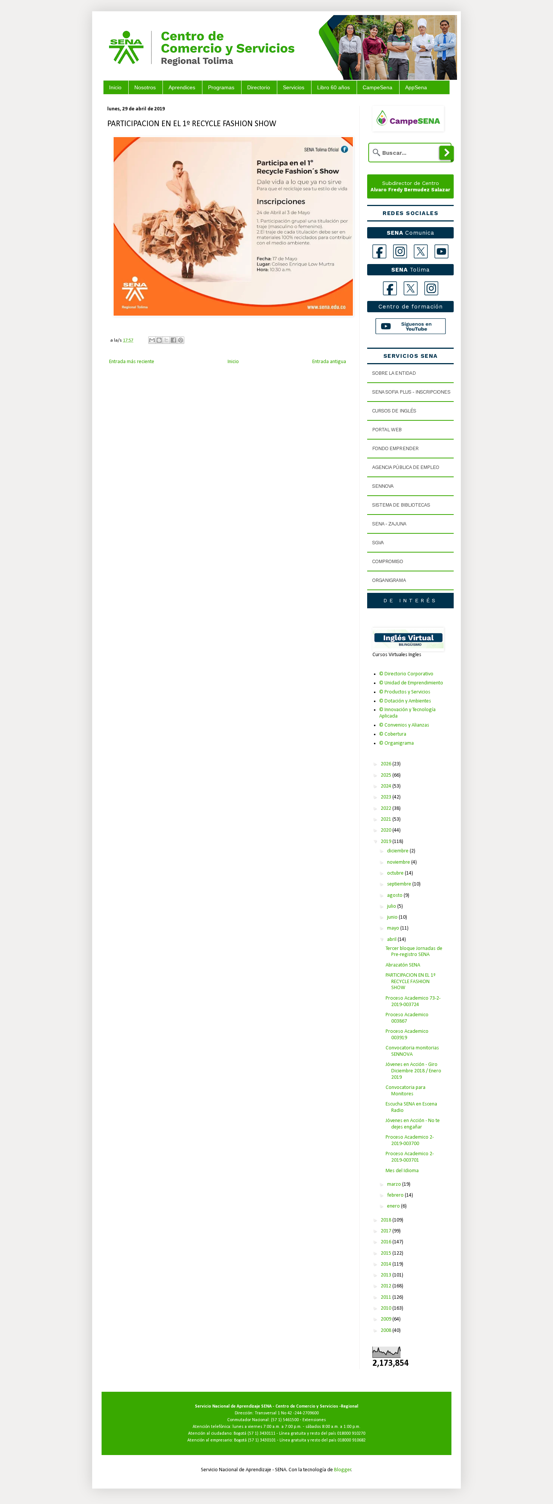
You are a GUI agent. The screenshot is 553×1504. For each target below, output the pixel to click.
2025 (386, 775)
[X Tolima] (411, 288)
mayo (393, 928)
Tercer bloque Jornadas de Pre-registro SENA (414, 952)
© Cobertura (392, 734)
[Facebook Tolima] (390, 288)
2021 (386, 819)
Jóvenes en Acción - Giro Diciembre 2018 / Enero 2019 (413, 1071)
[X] (421, 251)
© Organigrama (396, 743)
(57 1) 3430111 (261, 1433)
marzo (394, 1184)
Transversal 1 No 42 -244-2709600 (287, 1413)
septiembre (399, 884)
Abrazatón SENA (403, 965)
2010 (386, 1308)
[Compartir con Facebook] (173, 340)
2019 (386, 841)
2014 (386, 1264)
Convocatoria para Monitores (405, 1091)
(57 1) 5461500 (285, 1420)
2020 (386, 830)
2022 (386, 808)
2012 (386, 1286)
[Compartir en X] (166, 340)
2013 (386, 1275)
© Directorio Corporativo (406, 674)
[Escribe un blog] (159, 340)
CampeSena (377, 87)
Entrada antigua (329, 362)
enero (394, 1206)
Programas (221, 87)
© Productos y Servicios (404, 692)
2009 (386, 1319)
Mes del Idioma (402, 1171)
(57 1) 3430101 (262, 1440)
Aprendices (182, 87)
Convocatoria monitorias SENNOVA (412, 1051)
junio (393, 917)
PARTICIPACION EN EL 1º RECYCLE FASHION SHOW (411, 982)
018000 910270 (351, 1433)
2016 (386, 1242)
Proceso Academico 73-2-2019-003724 (413, 1002)
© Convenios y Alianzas (404, 725)
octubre (396, 873)
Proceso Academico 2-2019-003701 (410, 1157)
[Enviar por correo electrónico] (152, 340)
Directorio (258, 87)
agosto (395, 895)
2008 (386, 1330)
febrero (396, 1195)
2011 (386, 1297)
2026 (386, 764)
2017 (386, 1231)
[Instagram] (400, 251)
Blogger (342, 1470)
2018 (386, 1220)
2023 (386, 797)
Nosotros (145, 87)
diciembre (398, 851)
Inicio (115, 87)
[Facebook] (379, 251)
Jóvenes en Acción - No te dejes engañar (413, 1124)
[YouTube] (441, 251)
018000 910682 (351, 1440)
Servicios (293, 87)
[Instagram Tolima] (431, 288)
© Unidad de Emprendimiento (411, 683)
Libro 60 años (333, 87)
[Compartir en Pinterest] (180, 340)
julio (392, 906)
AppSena (416, 87)
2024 (386, 786)
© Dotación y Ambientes (405, 701)
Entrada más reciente (131, 362)
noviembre (399, 862)
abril (392, 939)
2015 (386, 1253)
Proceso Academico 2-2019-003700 (410, 1140)
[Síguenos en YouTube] (410, 326)
